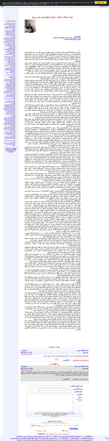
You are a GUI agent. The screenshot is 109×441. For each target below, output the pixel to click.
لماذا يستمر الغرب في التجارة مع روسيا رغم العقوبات (10, 102)
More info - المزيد (53, 4)
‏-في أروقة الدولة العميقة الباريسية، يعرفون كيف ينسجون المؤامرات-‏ (10, 58)
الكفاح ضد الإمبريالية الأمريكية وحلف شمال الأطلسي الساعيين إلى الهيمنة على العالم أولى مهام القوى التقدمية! (10, 85)
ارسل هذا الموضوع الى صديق (37, 436)
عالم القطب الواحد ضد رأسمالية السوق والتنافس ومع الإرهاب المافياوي (9, 105)
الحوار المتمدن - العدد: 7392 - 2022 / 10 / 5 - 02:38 (66, 37)
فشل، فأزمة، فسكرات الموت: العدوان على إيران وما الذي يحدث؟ (9, 24)
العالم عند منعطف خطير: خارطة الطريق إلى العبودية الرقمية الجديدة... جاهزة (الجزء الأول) (9, 129)
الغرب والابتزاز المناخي (10, 132)
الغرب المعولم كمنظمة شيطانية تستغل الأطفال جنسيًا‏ (10, 28)
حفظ (90, 436)
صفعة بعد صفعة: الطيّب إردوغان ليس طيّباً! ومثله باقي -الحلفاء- (10, 80)
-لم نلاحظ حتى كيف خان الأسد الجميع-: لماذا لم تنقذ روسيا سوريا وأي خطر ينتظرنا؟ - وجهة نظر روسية (9, 39)
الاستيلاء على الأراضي (10, 112)
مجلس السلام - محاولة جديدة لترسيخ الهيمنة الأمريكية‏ (10, 35)
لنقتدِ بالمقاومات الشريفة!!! (11, 77)
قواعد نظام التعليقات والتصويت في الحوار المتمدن (24, 438)
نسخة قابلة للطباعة (87, 438)
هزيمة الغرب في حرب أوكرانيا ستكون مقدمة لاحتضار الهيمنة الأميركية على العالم (10, 69)
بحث (85, 436)
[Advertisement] (51, 44)
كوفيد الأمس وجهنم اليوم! (9, 109)
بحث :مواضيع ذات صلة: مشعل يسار (11, 151)
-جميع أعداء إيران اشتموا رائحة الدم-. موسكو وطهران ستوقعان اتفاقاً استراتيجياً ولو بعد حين (9, 44)
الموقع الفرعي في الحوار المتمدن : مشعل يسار (11, 149)
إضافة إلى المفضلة (75, 436)
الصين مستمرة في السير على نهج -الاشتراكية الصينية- (9, 134)
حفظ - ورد (24, 436)
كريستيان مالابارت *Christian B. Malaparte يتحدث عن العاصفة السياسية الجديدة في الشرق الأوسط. (10, 51)
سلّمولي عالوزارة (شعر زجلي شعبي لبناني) (10, 111)
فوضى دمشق (12, 47)
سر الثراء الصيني (11, 61)
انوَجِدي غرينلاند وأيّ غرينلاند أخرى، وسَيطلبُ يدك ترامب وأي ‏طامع (10, 31)
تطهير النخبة (12, 116)
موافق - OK (100, 2)
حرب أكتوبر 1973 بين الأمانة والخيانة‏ (10, 63)
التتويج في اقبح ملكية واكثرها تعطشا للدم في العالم (10, 96)
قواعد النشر (64, 438)
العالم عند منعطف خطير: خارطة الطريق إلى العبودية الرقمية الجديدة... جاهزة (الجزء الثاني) (9, 124)
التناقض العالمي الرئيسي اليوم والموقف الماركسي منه (9, 138)
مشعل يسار (77, 36)
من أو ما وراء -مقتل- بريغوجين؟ (10, 75)
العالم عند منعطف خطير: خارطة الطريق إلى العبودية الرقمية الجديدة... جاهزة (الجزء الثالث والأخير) (9, 119)
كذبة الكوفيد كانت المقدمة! (9, 108)
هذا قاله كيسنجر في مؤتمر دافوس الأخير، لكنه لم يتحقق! (9, 144)
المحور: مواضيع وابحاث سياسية (72, 39)
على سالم (85, 352)
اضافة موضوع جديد (64, 436)
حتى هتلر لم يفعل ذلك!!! (10, 60)
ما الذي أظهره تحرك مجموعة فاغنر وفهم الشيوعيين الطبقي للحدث (9, 90)
